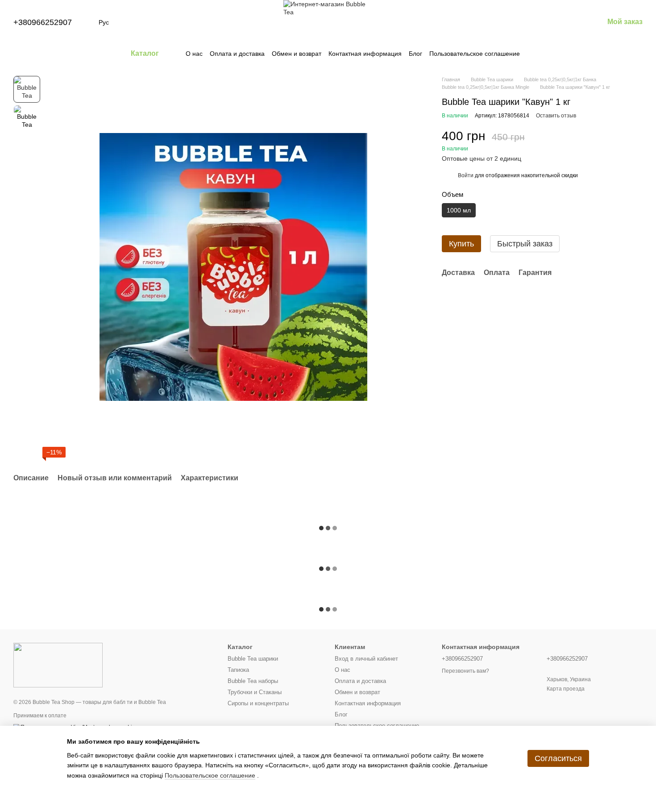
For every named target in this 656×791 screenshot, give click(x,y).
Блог (415, 53)
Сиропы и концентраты (258, 703)
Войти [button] (465, 175)
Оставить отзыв (556, 115)
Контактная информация (365, 53)
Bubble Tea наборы (253, 681)
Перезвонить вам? (465, 671)
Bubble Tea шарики (253, 658)
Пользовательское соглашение (474, 53)
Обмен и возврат (296, 53)
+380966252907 (42, 22)
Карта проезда (566, 689)
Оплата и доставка (237, 53)
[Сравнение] (527, 22)
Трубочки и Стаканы (255, 692)
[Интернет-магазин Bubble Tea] (58, 665)
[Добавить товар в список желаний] (638, 140)
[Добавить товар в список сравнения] (620, 140)
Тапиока (238, 669)
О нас (194, 53)
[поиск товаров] (536, 53)
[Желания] (550, 22)
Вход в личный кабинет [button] (366, 658)
